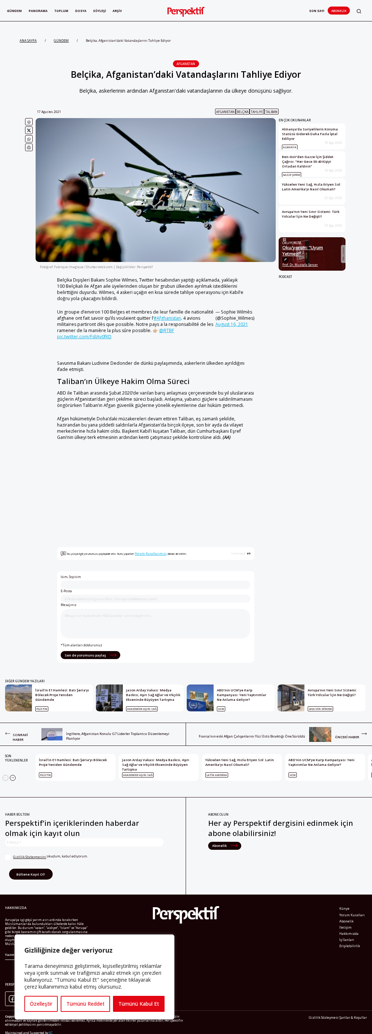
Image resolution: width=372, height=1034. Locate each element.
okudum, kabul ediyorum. (50, 856)
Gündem (14, 11)
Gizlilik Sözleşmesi (324, 1017)
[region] (94, 976)
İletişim (345, 927)
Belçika (242, 112)
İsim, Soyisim (71, 577)
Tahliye (257, 112)
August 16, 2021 (231, 324)
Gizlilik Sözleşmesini (29, 857)
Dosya (80, 11)
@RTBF (166, 330)
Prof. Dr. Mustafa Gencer (300, 265)
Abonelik (338, 11)
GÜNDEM (61, 40)
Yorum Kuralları (352, 915)
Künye (344, 908)
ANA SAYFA (28, 40)
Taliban (271, 112)
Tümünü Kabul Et (138, 1003)
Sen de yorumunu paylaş (85, 655)
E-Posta (66, 591)
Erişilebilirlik (349, 946)
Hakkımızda (349, 933)
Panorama (38, 11)
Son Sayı (316, 11)
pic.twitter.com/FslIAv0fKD (84, 337)
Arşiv (117, 11)
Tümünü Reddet (85, 1003)
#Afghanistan (167, 318)
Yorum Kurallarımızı (151, 554)
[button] (359, 11)
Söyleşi (99, 11)
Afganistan (186, 64)
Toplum (61, 11)
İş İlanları (346, 939)
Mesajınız (68, 605)
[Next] (13, 778)
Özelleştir (41, 1003)
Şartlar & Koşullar (353, 1017)
